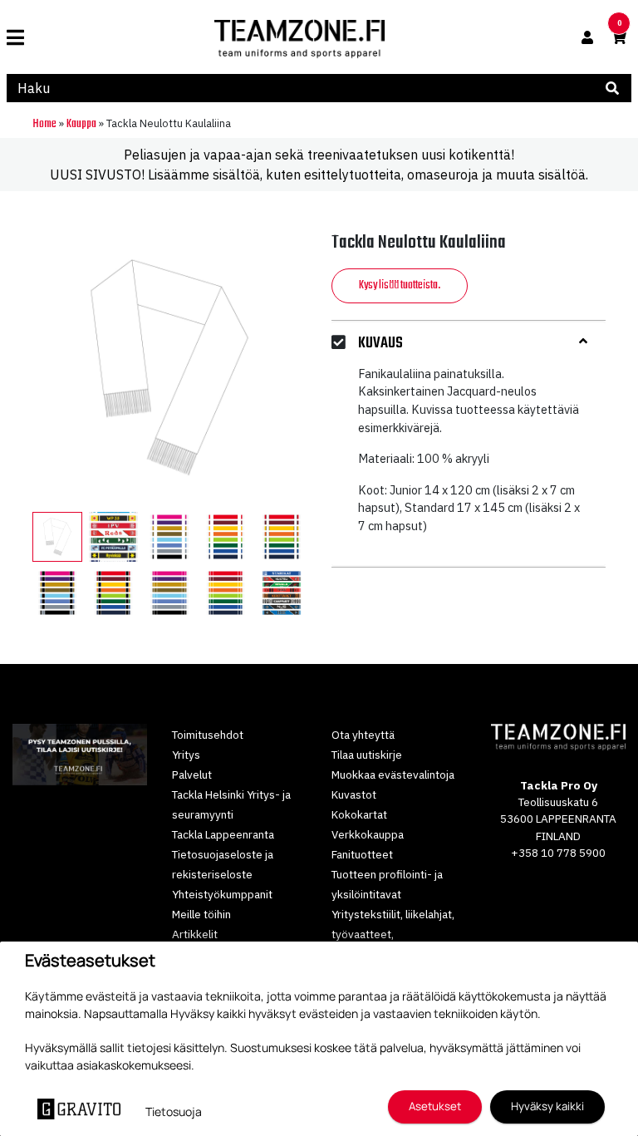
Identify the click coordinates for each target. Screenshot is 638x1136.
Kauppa (81, 124)
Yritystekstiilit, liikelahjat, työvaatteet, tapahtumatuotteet (392, 934)
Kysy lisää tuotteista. (399, 285)
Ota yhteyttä (363, 734)
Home (44, 124)
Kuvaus (380, 343)
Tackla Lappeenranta (223, 834)
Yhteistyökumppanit (222, 894)
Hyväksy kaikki (547, 1106)
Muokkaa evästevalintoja (392, 774)
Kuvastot (353, 794)
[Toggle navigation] (22, 37)
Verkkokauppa (367, 834)
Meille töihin (201, 914)
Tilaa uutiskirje (366, 754)
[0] (618, 37)
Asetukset (435, 1106)
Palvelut (192, 774)
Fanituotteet (362, 854)
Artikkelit (195, 934)
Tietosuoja (173, 1111)
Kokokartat (359, 814)
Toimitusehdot (207, 734)
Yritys (186, 754)
